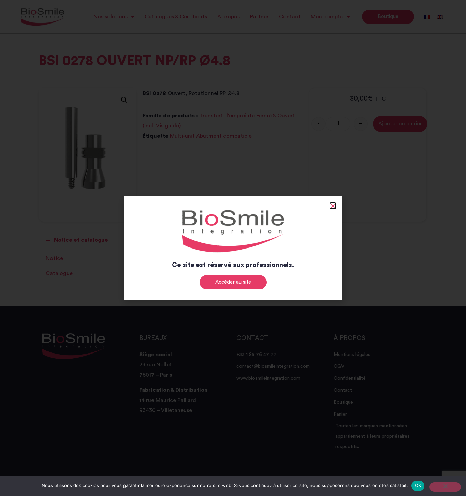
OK (418, 485)
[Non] (445, 487)
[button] (332, 205)
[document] (233, 248)
